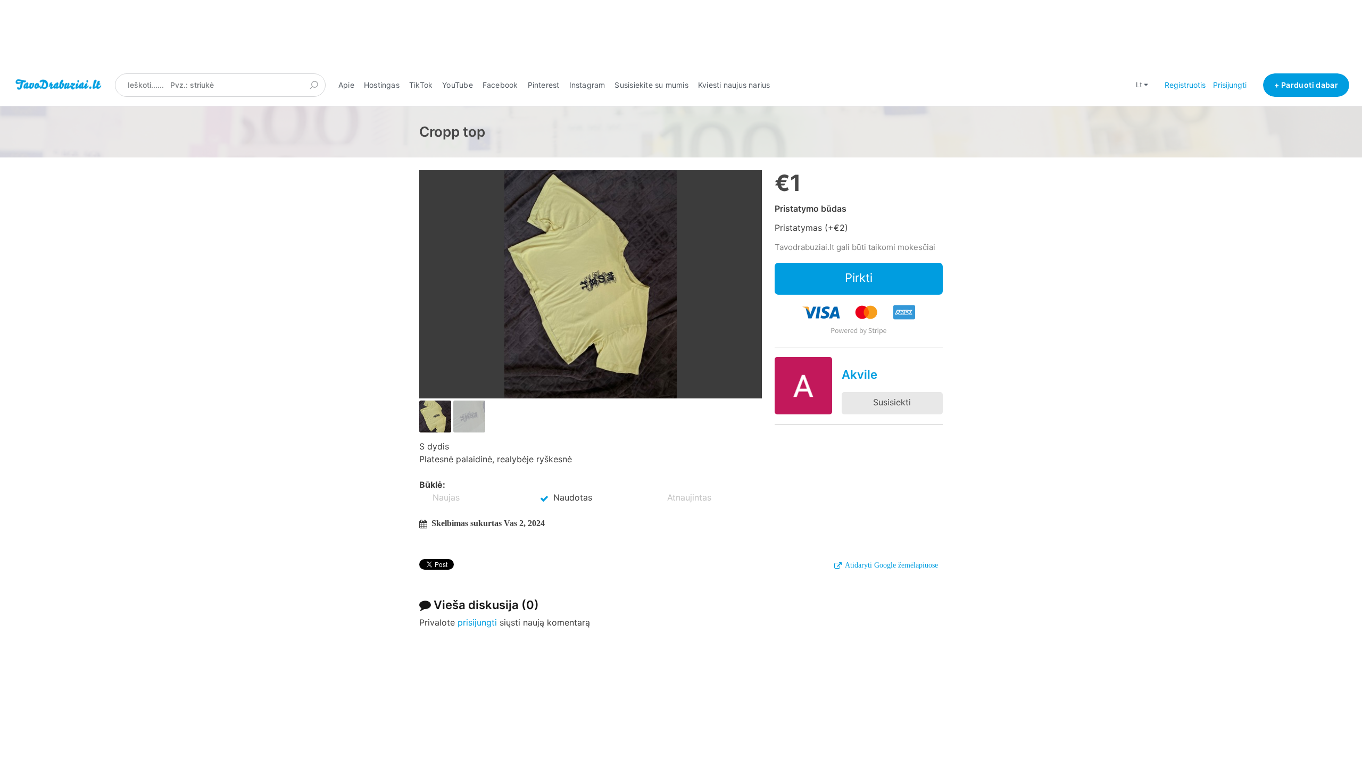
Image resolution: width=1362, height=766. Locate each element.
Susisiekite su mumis (651, 84)
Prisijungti (1230, 84)
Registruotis (1185, 84)
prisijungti (477, 622)
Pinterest (544, 84)
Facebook (500, 84)
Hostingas (382, 84)
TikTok (421, 84)
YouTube (457, 84)
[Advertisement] (681, 37)
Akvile (859, 374)
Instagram (587, 84)
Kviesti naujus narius (734, 84)
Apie (346, 84)
